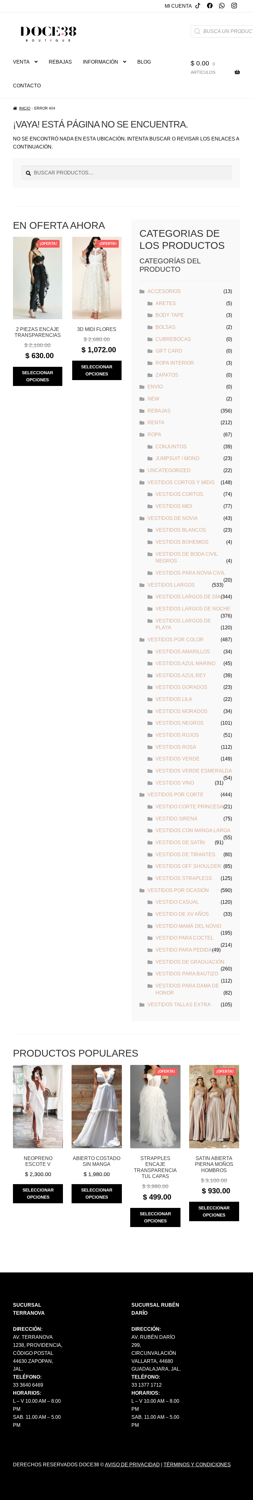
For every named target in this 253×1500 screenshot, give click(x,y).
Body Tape (170, 315)
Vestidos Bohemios (182, 542)
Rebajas (159, 410)
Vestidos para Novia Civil (190, 573)
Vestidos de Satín (180, 842)
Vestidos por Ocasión (178, 890)
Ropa (154, 434)
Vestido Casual (177, 902)
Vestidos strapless (184, 878)
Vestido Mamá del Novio (188, 926)
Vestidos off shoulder (188, 866)
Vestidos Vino (175, 783)
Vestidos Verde (178, 758)
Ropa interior (175, 363)
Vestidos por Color (175, 639)
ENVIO (155, 386)
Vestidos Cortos (179, 494)
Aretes (166, 303)
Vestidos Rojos (177, 735)
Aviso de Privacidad (132, 1464)
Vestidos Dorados (181, 687)
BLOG (144, 62)
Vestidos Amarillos (183, 651)
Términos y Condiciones (197, 1464)
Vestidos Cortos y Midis (181, 482)
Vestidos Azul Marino (185, 663)
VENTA (21, 62)
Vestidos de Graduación (190, 962)
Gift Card (169, 351)
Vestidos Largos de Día (188, 596)
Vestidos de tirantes (185, 854)
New (153, 398)
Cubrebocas (173, 339)
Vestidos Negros (180, 723)
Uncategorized (169, 470)
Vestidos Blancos (181, 530)
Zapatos (167, 375)
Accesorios (164, 291)
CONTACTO (27, 85)
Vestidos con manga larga (193, 830)
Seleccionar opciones (37, 376)
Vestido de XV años (182, 914)
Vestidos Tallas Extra (179, 1004)
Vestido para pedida (184, 950)
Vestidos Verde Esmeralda (194, 770)
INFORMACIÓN (100, 62)
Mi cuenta (178, 6)
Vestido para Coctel (185, 938)
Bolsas (166, 327)
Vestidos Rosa (176, 747)
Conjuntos (171, 446)
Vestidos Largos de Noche (193, 608)
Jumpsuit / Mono (177, 458)
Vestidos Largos (171, 585)
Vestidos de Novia (172, 518)
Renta (155, 422)
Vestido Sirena (176, 818)
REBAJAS (60, 62)
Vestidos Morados (182, 711)
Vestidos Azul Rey (181, 675)
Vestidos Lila (174, 699)
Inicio (24, 108)
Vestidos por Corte (175, 794)
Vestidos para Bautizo (187, 973)
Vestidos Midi (174, 506)
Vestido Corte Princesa (189, 806)
